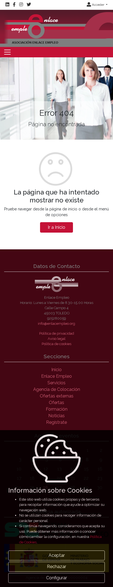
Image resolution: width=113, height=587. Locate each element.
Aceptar (57, 555)
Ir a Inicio (56, 227)
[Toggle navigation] (7, 52)
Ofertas (56, 402)
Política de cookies (56, 344)
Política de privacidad (56, 333)
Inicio (56, 369)
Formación (56, 409)
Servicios (56, 382)
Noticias (56, 415)
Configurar (56, 577)
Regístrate (56, 422)
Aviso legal (57, 339)
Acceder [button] (98, 5)
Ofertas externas (57, 396)
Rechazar (56, 566)
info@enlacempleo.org (56, 323)
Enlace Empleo (56, 376)
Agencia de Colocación (56, 389)
